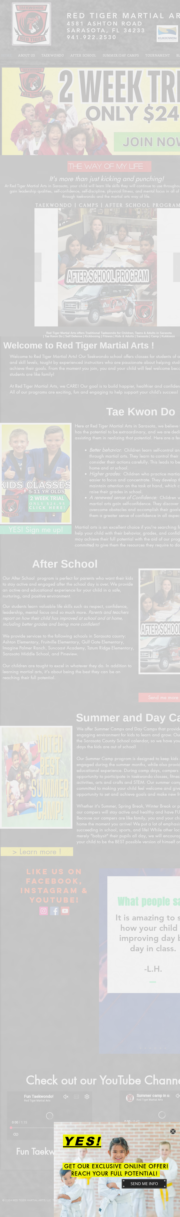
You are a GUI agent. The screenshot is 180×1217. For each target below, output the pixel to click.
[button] (173, 1131)
